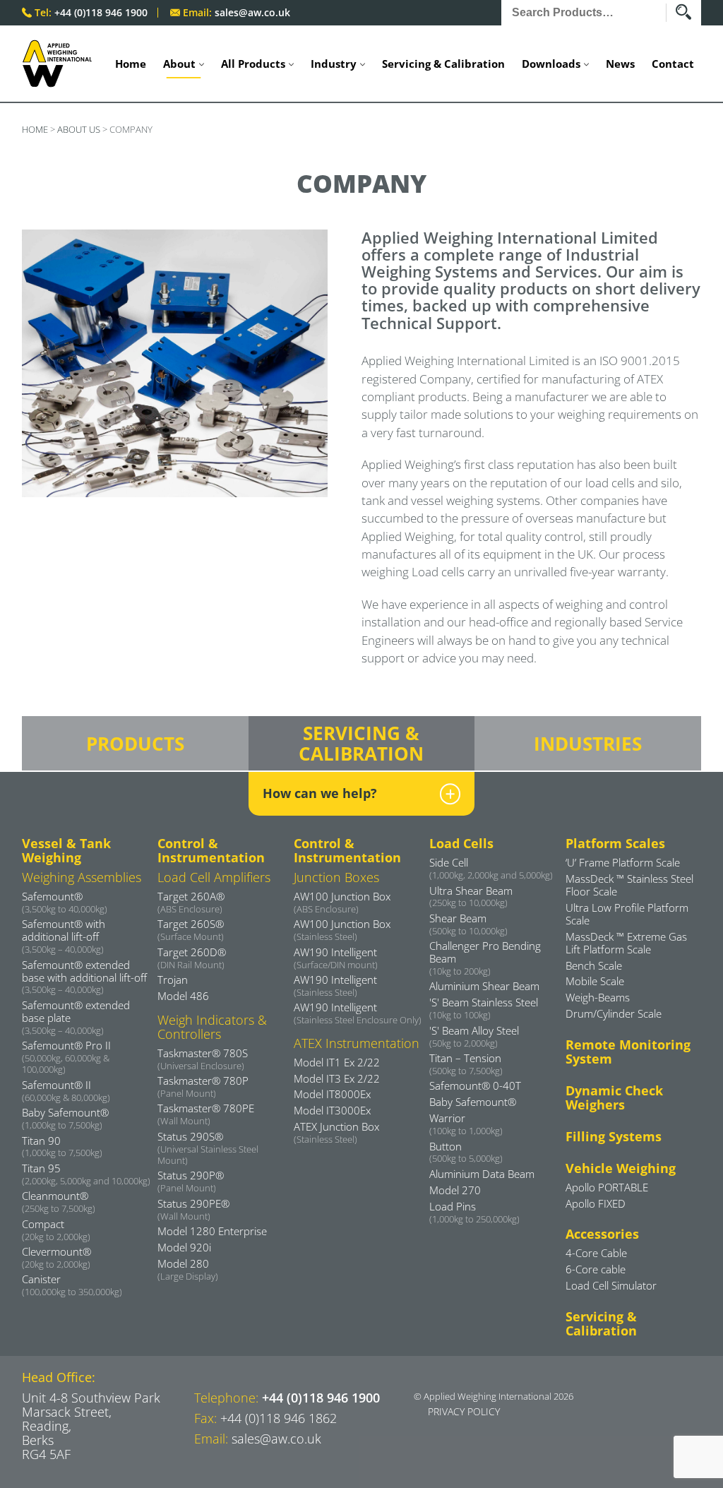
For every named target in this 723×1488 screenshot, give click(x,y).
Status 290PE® (193, 1209)
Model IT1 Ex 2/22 (337, 1062)
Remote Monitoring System (628, 1051)
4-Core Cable (596, 1253)
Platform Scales (615, 843)
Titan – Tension (466, 1063)
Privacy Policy (464, 1411)
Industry (334, 63)
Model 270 (455, 1190)
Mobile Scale (595, 981)
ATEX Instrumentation (356, 1043)
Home (130, 63)
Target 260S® (190, 929)
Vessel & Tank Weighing (66, 850)
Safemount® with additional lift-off (63, 936)
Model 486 (183, 996)
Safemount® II (66, 1090)
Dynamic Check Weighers (614, 1097)
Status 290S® (207, 1148)
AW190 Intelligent (336, 957)
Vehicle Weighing (621, 1168)
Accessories (602, 1233)
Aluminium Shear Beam (484, 986)
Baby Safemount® (65, 1118)
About (179, 63)
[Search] (688, 12)
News (620, 63)
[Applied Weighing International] (57, 64)
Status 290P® (190, 1181)
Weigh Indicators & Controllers (212, 1026)
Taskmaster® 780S (202, 1058)
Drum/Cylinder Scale (614, 1013)
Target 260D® (191, 957)
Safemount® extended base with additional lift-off (84, 977)
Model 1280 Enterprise (212, 1231)
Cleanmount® (58, 1201)
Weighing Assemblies (81, 877)
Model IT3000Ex (332, 1110)
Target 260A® (191, 902)
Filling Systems (614, 1136)
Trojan (172, 979)
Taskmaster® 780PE (205, 1113)
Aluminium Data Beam (481, 1174)
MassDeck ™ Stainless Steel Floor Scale (629, 884)
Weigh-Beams (598, 997)
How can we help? (320, 793)
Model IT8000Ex (332, 1094)
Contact (673, 63)
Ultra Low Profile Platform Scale (627, 913)
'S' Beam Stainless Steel (483, 1007)
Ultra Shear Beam (471, 896)
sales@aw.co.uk (252, 12)
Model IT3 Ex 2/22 (337, 1078)
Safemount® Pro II (66, 1057)
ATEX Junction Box (336, 1132)
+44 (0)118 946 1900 (101, 12)
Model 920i (184, 1247)
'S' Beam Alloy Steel (474, 1036)
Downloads (551, 63)
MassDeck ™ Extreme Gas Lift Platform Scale (626, 942)
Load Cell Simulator (611, 1285)
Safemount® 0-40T (475, 1085)
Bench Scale (594, 965)
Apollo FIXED (596, 1203)
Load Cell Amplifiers (213, 877)
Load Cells (461, 843)
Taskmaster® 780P (203, 1086)
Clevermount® (56, 1257)
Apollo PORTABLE (607, 1187)
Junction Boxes (336, 877)
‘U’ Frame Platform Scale (623, 862)
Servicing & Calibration (443, 63)
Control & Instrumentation (211, 850)
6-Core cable (596, 1269)
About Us (78, 129)
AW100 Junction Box (342, 902)
